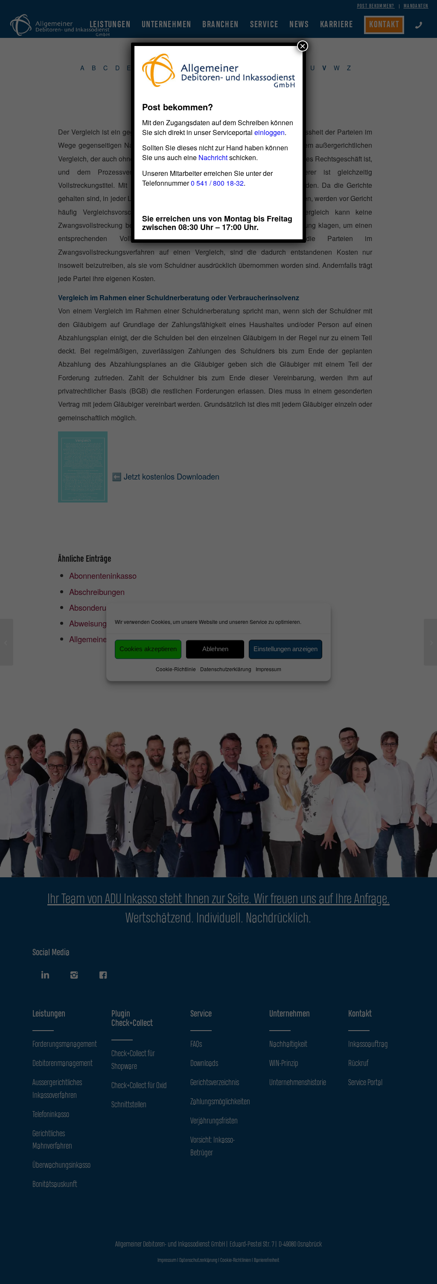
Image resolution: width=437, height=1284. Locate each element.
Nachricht (212, 157)
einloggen (269, 132)
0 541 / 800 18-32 (217, 183)
